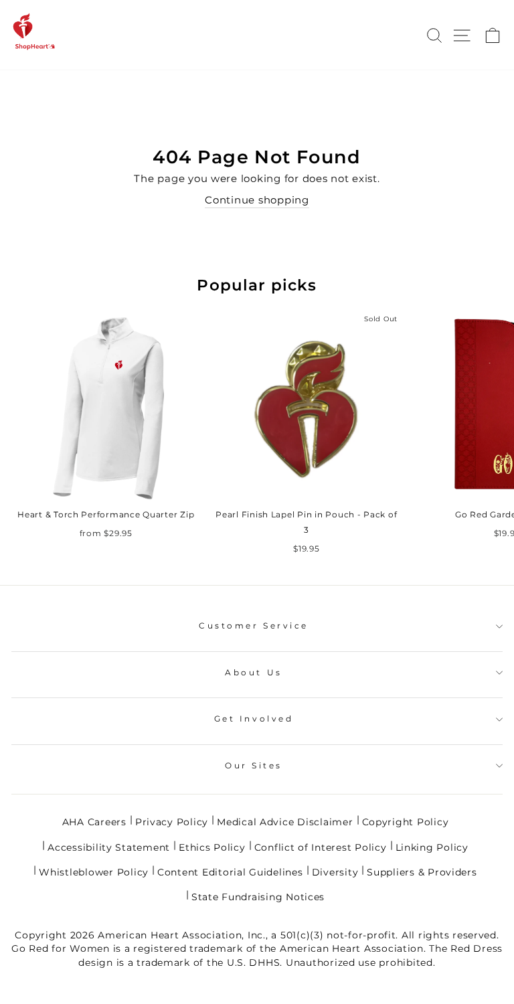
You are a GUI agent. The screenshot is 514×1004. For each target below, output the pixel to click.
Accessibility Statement (109, 847)
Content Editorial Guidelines (230, 872)
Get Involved (253, 719)
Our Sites (253, 765)
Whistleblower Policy (94, 872)
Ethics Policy (212, 847)
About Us (253, 672)
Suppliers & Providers (422, 872)
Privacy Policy (171, 822)
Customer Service (254, 626)
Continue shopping (257, 200)
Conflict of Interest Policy (320, 847)
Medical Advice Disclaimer (285, 822)
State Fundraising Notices (258, 897)
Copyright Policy (405, 822)
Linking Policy (432, 847)
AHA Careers (94, 822)
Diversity (335, 872)
